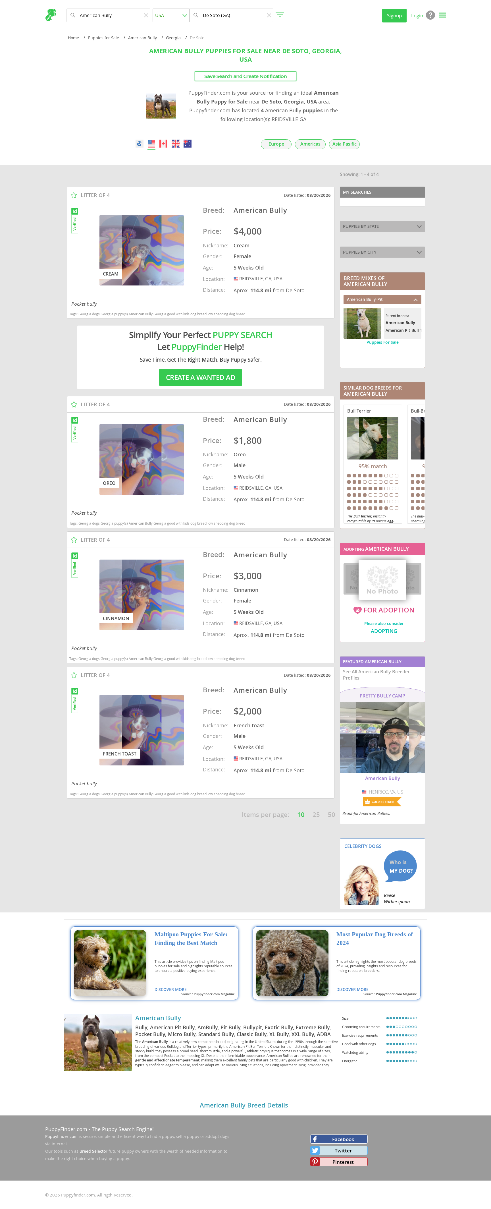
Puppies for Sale (103, 37)
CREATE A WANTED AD (200, 377)
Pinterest (343, 1162)
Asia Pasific (344, 144)
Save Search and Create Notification (245, 76)
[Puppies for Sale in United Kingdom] (176, 144)
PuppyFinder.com (66, 1129)
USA (236, 279)
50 (331, 814)
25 (316, 814)
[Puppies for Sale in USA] (151, 144)
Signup (394, 15)
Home (73, 37)
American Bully (142, 37)
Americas (310, 144)
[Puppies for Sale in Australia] (188, 144)
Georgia (173, 37)
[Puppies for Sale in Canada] (164, 144)
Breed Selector (93, 1151)
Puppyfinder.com (61, 1136)
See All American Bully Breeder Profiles (376, 674)
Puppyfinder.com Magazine (214, 994)
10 (301, 814)
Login (417, 15)
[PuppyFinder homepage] (50, 15)
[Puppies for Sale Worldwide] (139, 144)
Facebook (343, 1139)
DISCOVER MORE (171, 989)
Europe (276, 144)
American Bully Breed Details (244, 1105)
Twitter (343, 1150)
